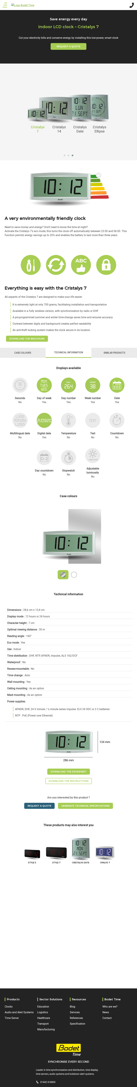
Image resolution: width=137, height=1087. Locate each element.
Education (43, 1006)
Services (75, 1012)
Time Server (12, 1018)
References (76, 1018)
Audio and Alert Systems (19, 1012)
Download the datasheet (69, 771)
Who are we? (109, 1006)
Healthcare (43, 1018)
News (105, 1012)
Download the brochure (27, 338)
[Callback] (131, 5)
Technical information (68, 352)
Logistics (42, 1012)
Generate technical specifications (85, 805)
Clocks (9, 1006)
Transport (43, 1023)
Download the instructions (69, 781)
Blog (72, 1006)
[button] (64, 155)
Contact (107, 1018)
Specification (77, 1023)
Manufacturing (46, 1029)
